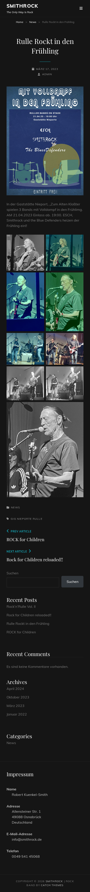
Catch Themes (52, 885)
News (32, 22)
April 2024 (15, 688)
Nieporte (24, 518)
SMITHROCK (22, 6)
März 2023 (15, 705)
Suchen (12, 573)
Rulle (37, 518)
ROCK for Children (21, 632)
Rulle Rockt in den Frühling (28, 623)
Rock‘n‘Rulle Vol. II (21, 606)
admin (47, 74)
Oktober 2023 (18, 697)
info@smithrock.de (27, 839)
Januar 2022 (17, 714)
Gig (13, 518)
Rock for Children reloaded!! (29, 615)
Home (19, 22)
